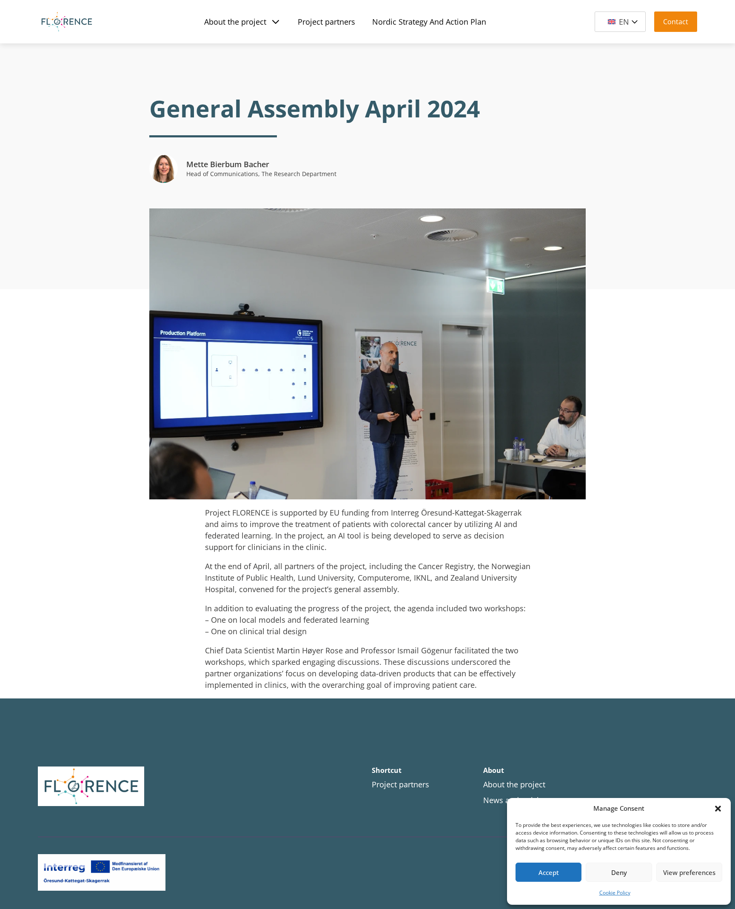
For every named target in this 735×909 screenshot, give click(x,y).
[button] (718, 808)
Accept (548, 872)
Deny (619, 872)
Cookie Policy (614, 892)
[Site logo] (145, 787)
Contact (675, 21)
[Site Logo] (66, 21)
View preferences (689, 872)
